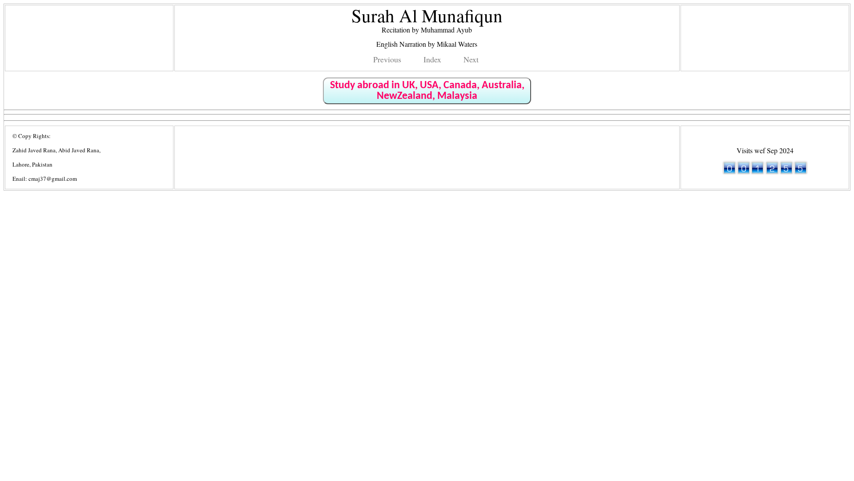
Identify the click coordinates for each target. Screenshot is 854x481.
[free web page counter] (765, 172)
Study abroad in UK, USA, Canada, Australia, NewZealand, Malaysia (427, 91)
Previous (387, 59)
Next (471, 59)
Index (432, 59)
